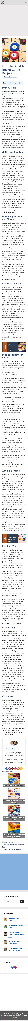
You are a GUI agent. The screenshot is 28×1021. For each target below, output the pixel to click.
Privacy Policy (4, 1015)
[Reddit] (18, 768)
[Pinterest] (9, 768)
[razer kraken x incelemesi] (14, 1020)
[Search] (22, 901)
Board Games (8, 842)
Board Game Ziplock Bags (12, 849)
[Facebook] (6, 768)
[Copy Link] (21, 768)
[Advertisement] (14, 20)
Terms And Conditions (15, 1015)
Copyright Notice (21, 1014)
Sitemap (14, 1017)
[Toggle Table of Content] (20, 83)
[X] (12, 768)
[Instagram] (15, 768)
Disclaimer (24, 1015)
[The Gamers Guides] (2, 2)
